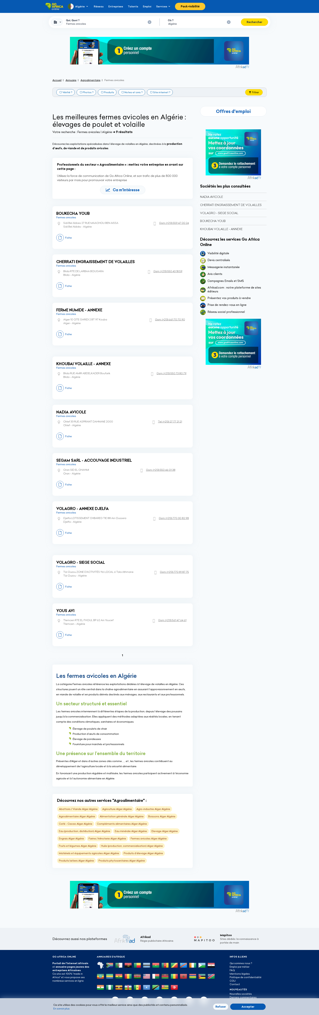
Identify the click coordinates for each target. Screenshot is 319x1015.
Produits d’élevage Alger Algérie (143, 853)
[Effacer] (149, 22)
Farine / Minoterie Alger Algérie (107, 838)
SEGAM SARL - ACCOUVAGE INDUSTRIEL (94, 460)
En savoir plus (61, 1008)
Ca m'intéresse (126, 190)
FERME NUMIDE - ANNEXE (79, 310)
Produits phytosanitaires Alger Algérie (122, 860)
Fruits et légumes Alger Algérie (77, 846)
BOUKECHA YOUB (73, 213)
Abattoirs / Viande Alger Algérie (78, 809)
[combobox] (57, 22)
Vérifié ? (67, 92)
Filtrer (255, 92)
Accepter (247, 1006)
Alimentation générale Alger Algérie (122, 816)
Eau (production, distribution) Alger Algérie (84, 831)
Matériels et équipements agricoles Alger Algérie (89, 853)
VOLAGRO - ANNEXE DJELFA (82, 508)
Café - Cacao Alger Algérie (75, 823)
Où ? (171, 20)
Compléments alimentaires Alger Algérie (122, 823)
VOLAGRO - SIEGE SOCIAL (80, 562)
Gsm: (174, 223)
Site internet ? (161, 92)
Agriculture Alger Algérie (117, 809)
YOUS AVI (65, 610)
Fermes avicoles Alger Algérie (149, 838)
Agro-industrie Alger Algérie (153, 809)
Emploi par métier (239, 966)
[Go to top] (279, 994)
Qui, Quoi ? (73, 20)
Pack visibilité (190, 6)
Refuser (220, 1006)
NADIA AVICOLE (71, 412)
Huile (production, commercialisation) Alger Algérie (132, 846)
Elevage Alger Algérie (165, 831)
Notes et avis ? (133, 92)
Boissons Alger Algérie (161, 816)
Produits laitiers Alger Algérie (76, 860)
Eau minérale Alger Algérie (131, 831)
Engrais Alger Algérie (71, 838)
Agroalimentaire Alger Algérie (77, 816)
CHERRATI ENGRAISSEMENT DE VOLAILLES (95, 261)
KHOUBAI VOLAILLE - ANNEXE (83, 363)
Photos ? (88, 92)
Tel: (170, 421)
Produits (109, 92)
